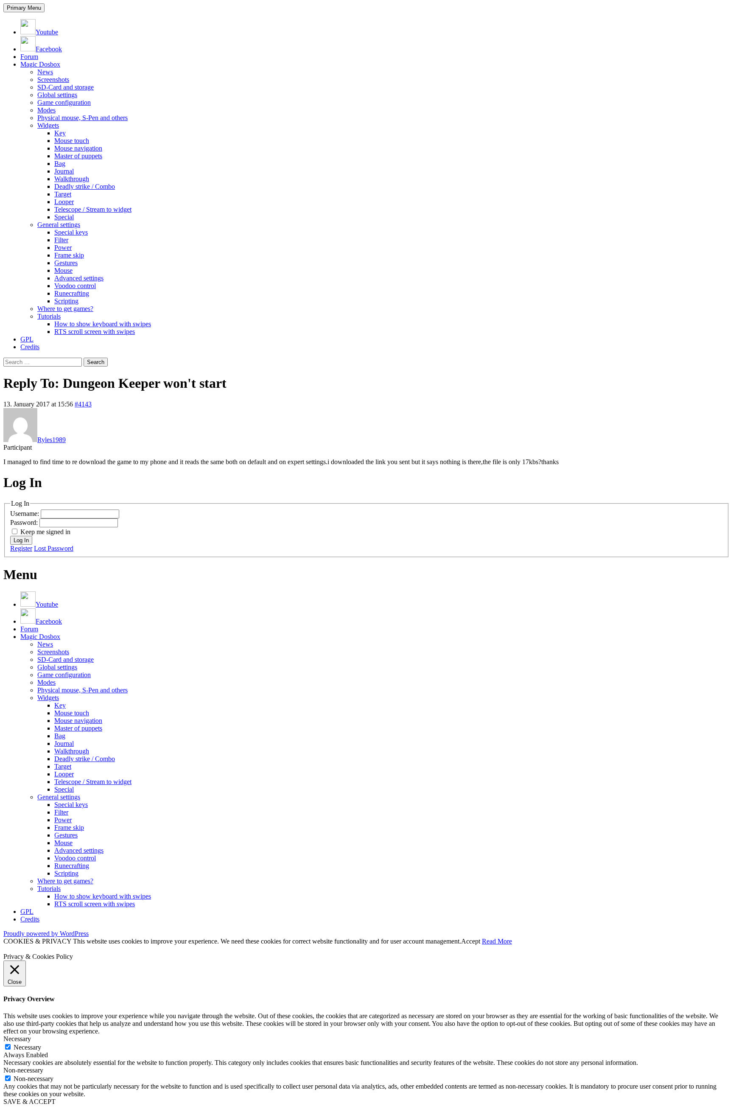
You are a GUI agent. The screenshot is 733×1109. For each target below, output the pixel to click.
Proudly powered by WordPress (46, 933)
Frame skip (69, 255)
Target (62, 194)
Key (60, 133)
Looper (64, 201)
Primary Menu (24, 8)
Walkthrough (71, 178)
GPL (27, 339)
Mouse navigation (78, 148)
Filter (61, 240)
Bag (59, 163)
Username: (25, 513)
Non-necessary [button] (23, 1070)
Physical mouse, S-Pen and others (82, 117)
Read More (497, 941)
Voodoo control (75, 285)
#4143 (83, 404)
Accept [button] (470, 941)
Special (64, 217)
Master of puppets (78, 156)
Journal (64, 171)
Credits (29, 346)
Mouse (63, 270)
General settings (58, 224)
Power (63, 247)
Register (21, 548)
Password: (24, 522)
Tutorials (49, 316)
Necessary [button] (17, 1038)
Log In (21, 540)
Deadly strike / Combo (84, 186)
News (45, 72)
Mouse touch (71, 140)
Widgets (48, 125)
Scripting (66, 301)
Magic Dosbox (40, 64)
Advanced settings (79, 278)
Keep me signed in (45, 531)
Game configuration (64, 102)
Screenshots (53, 79)
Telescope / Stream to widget (92, 209)
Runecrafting (71, 293)
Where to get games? (65, 308)
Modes (46, 110)
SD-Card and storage (65, 87)
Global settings (57, 94)
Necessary (27, 1047)
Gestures (66, 262)
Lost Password (53, 548)
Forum (29, 56)
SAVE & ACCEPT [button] (29, 1101)
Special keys (71, 232)
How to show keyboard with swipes (102, 324)
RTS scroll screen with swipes (94, 331)
